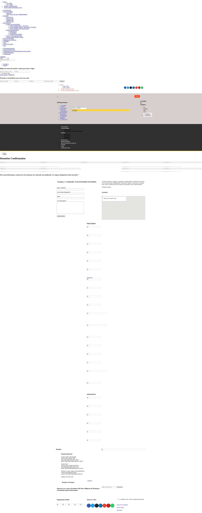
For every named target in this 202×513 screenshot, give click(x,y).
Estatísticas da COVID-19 (9, 40)
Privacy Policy (120, 507)
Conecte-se (6, 64)
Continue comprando (148, 114)
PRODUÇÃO (9, 21)
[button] (140, 97)
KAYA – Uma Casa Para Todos (14, 35)
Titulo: (59, 196)
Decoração (12, 50)
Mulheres (11, 52)
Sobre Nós (9, 13)
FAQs (4, 43)
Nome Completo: (61, 187)
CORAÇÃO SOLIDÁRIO (13, 24)
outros (9, 54)
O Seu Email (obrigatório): (64, 192)
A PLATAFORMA (8, 11)
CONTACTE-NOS (8, 44)
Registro (5, 65)
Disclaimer (119, 510)
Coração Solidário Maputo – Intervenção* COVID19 (22, 27)
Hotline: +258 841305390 (10, 6)
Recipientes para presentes (24, 51)
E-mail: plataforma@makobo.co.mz (13, 7)
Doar (4, 45)
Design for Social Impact (12, 30)
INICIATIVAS (7, 23)
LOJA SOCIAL (7, 10)
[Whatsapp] (142, 87)
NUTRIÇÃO (9, 17)
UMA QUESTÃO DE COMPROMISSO (16, 14)
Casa (4, 153)
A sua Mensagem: (61, 200)
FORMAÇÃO (10, 20)
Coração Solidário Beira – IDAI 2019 (18, 26)
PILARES (5, 16)
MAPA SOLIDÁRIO (8, 38)
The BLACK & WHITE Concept (14, 37)
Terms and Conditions (122, 505)
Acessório (11, 48)
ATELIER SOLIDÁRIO (15, 34)
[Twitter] (128, 87)
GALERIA (6, 41)
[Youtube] (139, 87)
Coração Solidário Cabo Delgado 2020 (19, 28)
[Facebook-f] (125, 87)
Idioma (5, 2)
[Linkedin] (133, 87)
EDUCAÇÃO (10, 18)
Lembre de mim (6, 73)
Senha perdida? (4, 74)
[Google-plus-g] (136, 87)
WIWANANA (13, 31)
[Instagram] (131, 87)
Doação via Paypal (68, 482)
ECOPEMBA (12, 33)
